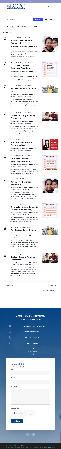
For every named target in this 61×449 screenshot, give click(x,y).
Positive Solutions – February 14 (23, 90)
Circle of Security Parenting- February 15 (23, 116)
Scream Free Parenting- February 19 (21, 183)
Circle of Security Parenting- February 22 (23, 258)
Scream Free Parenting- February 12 (21, 41)
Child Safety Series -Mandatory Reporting (20, 66)
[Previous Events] (4, 26)
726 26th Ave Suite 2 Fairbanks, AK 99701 (32, 326)
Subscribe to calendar (48, 290)
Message (15, 387)
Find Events (38, 19)
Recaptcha (15, 408)
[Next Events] (7, 26)
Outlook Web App (18, 445)
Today (12, 26)
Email (13, 378)
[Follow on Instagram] (33, 434)
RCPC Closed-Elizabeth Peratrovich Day (21, 143)
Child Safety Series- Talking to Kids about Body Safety (24, 208)
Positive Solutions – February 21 (23, 231)
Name (13, 369)
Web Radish (51, 447)
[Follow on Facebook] (28, 434)
